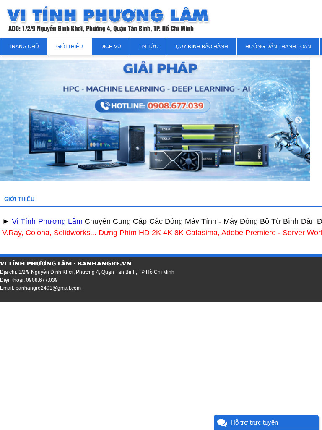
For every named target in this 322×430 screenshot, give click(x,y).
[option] (155, 120)
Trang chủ (24, 47)
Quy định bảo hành (202, 47)
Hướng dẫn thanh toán (278, 47)
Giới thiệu (69, 47)
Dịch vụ (110, 47)
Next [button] (298, 120)
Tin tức (148, 47)
